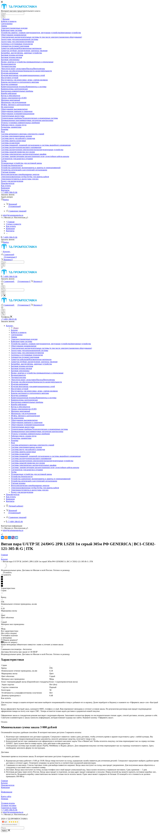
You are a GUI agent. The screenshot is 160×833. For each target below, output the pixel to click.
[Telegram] (16, 537)
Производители (7, 785)
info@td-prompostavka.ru (13, 215)
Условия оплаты (8, 803)
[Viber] (13, 537)
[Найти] (3, 16)
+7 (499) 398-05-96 (9, 192)
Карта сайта (6, 796)
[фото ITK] (4, 568)
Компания (5, 787)
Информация (6, 792)
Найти (4, 831)
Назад (16, 328)
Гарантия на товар (9, 808)
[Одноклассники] (6, 537)
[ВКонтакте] (2, 537)
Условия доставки (8, 805)
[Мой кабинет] (2, 284)
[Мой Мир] (9, 537)
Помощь (4, 799)
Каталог (14, 330)
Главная (4, 781)
